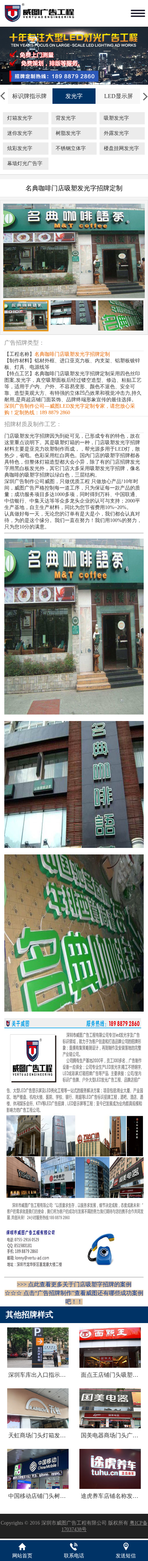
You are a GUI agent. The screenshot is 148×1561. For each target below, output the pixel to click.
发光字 (74, 96)
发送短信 (126, 1555)
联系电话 (74, 1555)
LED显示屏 (118, 96)
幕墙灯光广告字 (24, 163)
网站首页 (22, 1555)
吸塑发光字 (116, 118)
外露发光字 (116, 133)
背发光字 (66, 118)
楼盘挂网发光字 (121, 148)
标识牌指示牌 (29, 96)
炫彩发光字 (19, 148)
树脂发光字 (68, 133)
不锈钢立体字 (71, 148)
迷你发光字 (19, 133)
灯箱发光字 (19, 118)
